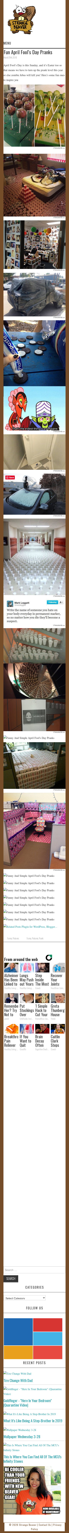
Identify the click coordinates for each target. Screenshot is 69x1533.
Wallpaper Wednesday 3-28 (21, 1436)
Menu (7, 43)
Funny (9, 938)
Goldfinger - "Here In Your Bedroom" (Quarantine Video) (27, 1403)
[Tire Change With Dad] (34, 1373)
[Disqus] (34, 1107)
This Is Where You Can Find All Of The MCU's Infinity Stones (32, 1459)
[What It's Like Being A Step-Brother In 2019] (34, 1413)
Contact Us (45, 1525)
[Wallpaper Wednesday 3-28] (34, 1429)
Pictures (16, 938)
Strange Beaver (27, 1525)
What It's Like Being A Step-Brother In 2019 (32, 1420)
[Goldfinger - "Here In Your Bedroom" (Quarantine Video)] (34, 1391)
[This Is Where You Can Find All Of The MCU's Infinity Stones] (34, 1447)
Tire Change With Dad (18, 1380)
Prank (41, 938)
